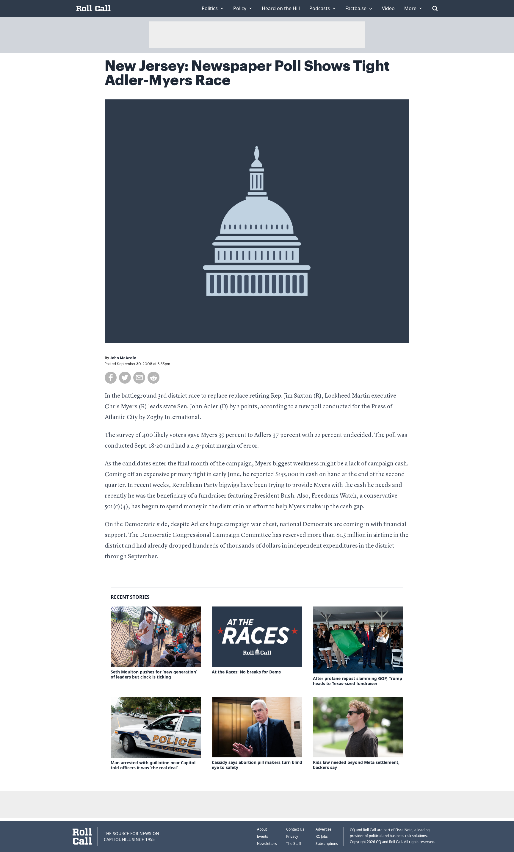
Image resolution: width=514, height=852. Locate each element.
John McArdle (123, 358)
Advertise (323, 829)
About (262, 829)
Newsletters (267, 843)
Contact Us (295, 829)
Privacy (292, 836)
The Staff (293, 843)
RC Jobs (322, 836)
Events (262, 836)
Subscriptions (327, 843)
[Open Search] (435, 8)
